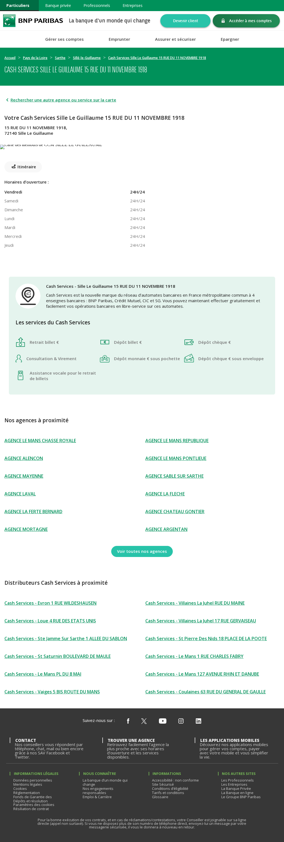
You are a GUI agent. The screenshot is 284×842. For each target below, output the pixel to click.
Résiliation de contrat (31, 808)
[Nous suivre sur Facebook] (128, 721)
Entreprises (133, 5)
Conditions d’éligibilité (170, 788)
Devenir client (185, 21)
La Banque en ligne (237, 792)
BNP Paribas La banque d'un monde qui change (33, 20)
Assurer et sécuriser (175, 39)
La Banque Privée (236, 788)
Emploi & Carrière (97, 796)
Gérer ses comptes (64, 39)
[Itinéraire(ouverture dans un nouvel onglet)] (142, 146)
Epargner (230, 39)
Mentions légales (27, 784)
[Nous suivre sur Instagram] (181, 721)
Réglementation (26, 792)
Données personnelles (32, 780)
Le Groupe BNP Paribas (241, 796)
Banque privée (58, 5)
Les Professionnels (237, 780)
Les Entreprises (234, 784)
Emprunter (119, 39)
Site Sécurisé (163, 784)
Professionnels (96, 5)
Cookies (20, 788)
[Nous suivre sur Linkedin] (198, 721)
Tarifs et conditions (168, 792)
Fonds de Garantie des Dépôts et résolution (32, 798)
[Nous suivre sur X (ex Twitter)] (144, 721)
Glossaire (160, 796)
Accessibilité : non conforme (175, 780)
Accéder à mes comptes (250, 21)
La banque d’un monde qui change (105, 782)
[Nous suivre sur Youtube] (162, 721)
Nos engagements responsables (98, 790)
